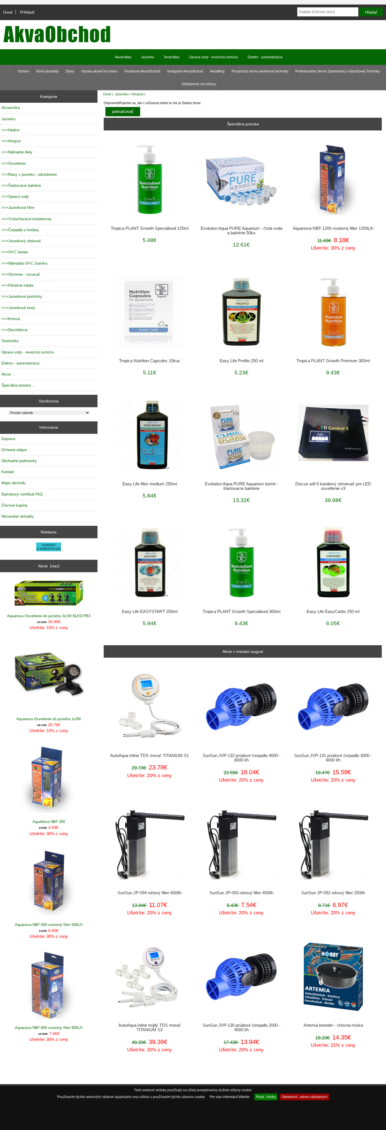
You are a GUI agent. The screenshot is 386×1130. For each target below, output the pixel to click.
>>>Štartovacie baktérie (21, 185)
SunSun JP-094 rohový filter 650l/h (149, 893)
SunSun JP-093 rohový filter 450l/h (241, 893)
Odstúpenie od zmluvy (199, 84)
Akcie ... (8, 374)
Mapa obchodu (13, 483)
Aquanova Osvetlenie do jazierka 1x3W (48, 719)
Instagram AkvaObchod (185, 71)
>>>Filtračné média (17, 285)
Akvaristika (123, 57)
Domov (23, 71)
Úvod (7, 12)
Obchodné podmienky (19, 461)
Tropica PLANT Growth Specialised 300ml (241, 611)
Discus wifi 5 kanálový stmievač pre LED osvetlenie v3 (333, 486)
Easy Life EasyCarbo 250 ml (333, 611)
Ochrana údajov (14, 450)
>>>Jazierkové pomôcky (21, 296)
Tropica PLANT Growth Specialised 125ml (149, 228)
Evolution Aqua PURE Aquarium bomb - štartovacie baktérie (241, 486)
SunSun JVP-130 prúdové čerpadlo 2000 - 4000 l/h (241, 1027)
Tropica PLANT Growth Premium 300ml (333, 361)
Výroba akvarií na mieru (99, 71)
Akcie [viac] (48, 566)
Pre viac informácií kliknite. (230, 1097)
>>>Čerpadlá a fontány (20, 230)
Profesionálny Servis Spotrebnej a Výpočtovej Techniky (337, 71)
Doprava (8, 439)
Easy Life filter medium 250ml (149, 484)
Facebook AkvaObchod (142, 71)
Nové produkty (47, 71)
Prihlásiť (27, 12)
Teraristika (171, 57)
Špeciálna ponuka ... (18, 385)
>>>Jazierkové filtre (17, 207)
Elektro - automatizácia (265, 57)
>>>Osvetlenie (13, 163)
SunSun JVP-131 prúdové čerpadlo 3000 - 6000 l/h (333, 757)
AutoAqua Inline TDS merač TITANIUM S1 (149, 755)
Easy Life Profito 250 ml (241, 361)
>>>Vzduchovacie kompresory (26, 219)
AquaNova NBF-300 (48, 822)
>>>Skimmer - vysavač (20, 274)
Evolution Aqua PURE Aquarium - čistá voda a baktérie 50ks (241, 230)
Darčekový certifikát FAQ (22, 494)
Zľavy (70, 71)
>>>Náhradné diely (16, 152)
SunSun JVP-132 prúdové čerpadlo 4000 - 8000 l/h (241, 757)
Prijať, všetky (266, 1097)
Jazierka (121, 94)
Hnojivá (137, 94)
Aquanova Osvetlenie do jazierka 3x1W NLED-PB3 (48, 616)
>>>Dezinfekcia (14, 330)
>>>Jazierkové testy (18, 308)
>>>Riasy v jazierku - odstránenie (29, 174)
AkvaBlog (217, 71)
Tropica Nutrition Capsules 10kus (149, 361)
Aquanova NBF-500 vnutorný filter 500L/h (49, 925)
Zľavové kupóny (14, 505)
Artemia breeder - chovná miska (333, 1025)
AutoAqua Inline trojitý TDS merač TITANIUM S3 (149, 1027)
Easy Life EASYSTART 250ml (149, 611)
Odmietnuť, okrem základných (304, 1097)
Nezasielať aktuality (17, 516)
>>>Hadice (10, 130)
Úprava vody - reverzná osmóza (213, 57)
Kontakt (7, 472)
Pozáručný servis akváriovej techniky (260, 71)
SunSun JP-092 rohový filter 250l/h (333, 893)
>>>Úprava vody (15, 196)
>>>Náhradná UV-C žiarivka (24, 263)
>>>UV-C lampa (14, 252)
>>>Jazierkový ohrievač (21, 241)
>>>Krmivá (10, 319)
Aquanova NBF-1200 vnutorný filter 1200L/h (333, 228)
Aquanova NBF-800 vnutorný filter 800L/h (49, 1028)
